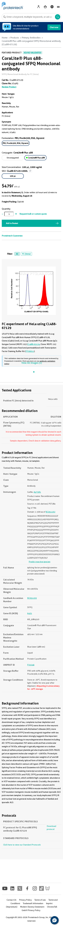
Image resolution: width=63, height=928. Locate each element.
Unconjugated (13, 157)
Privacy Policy (25, 900)
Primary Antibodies (31, 37)
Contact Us (11, 900)
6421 (29, 613)
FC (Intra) (26, 254)
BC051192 (50, 512)
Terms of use (40, 900)
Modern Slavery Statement (32, 907)
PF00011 (30, 351)
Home (5, 37)
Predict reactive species (39, 561)
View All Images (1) (31, 362)
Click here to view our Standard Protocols (22, 845)
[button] (54, 920)
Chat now (54, 27)
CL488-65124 (33, 344)
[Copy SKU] (30, 171)
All (17, 254)
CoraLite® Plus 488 (36, 157)
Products (14, 37)
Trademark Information (33, 903)
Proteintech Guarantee (12, 235)
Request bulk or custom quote (33, 214)
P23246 (30, 665)
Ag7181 (37, 492)
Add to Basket (12, 223)
